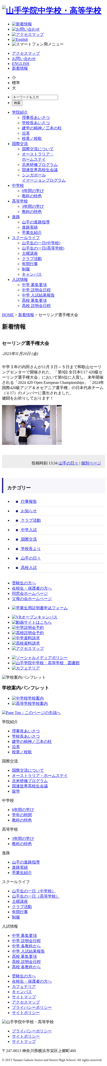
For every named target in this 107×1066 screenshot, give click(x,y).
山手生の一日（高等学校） (36, 896)
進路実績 (30, 227)
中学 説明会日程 (36, 290)
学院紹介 (20, 112)
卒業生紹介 (32, 232)
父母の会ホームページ (32, 599)
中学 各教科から (26, 946)
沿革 (26, 133)
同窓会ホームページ (30, 593)
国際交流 (20, 144)
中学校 (18, 185)
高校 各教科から (26, 967)
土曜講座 (30, 253)
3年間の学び (33, 206)
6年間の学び (33, 191)
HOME (8, 315)
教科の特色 (32, 196)
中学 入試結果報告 (38, 295)
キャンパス (32, 274)
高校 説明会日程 (36, 306)
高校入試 (28, 567)
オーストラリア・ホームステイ (40, 775)
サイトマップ (24, 997)
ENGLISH (20, 63)
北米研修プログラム (40, 164)
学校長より (30, 549)
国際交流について (38, 149)
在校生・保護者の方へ (32, 588)
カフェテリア (24, 986)
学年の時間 (22, 815)
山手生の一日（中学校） (34, 891)
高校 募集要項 (34, 300)
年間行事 (30, 264)
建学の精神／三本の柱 (42, 128)
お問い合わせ (24, 58)
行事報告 (28, 501)
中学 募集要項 (34, 285)
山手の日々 (68, 463)
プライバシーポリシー (32, 1007)
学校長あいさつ (36, 123)
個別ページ (91, 463)
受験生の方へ (24, 583)
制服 (26, 269)
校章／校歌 (32, 138)
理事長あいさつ (36, 117)
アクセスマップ (26, 53)
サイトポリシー (26, 1013)
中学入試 (28, 530)
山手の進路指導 (36, 222)
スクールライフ (26, 238)
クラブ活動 (32, 258)
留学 (16, 791)
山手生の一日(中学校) (41, 243)
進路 (16, 217)
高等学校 (20, 201)
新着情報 (20, 68)
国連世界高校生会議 (40, 170)
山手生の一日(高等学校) (43, 248)
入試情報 (20, 279)
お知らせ (28, 511)
